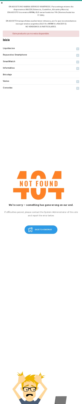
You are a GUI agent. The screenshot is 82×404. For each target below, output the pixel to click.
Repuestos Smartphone (15, 55)
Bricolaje (7, 74)
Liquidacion (9, 48)
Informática (8, 68)
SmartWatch (9, 61)
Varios (6, 81)
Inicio (6, 40)
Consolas (7, 88)
